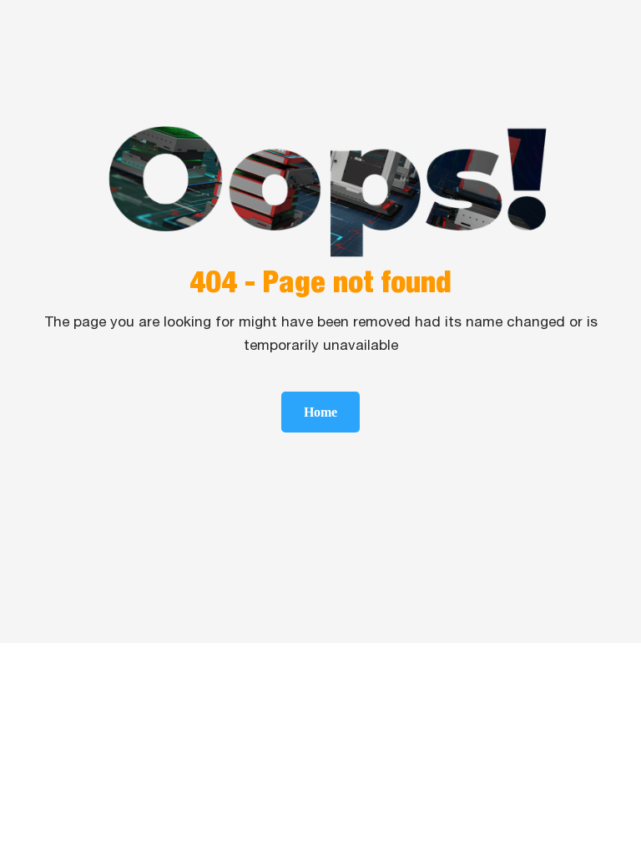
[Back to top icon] (560, 820)
